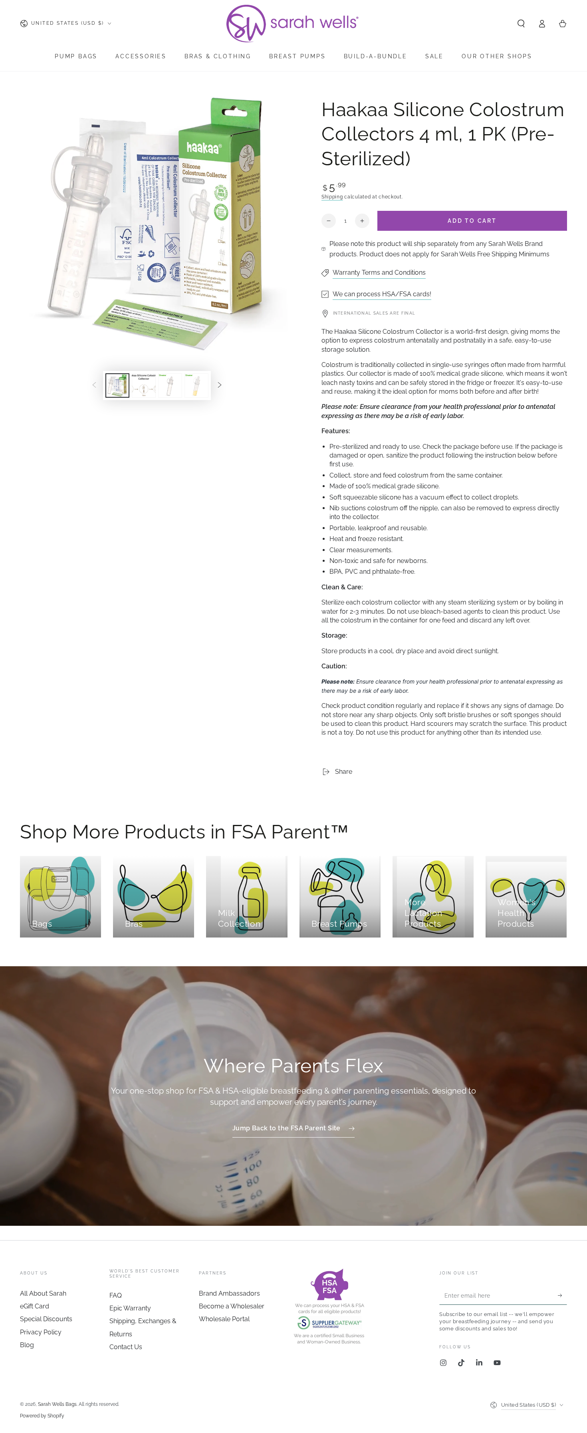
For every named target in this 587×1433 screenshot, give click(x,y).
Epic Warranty (130, 1308)
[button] (521, 23)
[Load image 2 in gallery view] (144, 385)
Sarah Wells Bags (57, 1404)
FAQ (115, 1295)
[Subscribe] (562, 1295)
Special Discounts (46, 1319)
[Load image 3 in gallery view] (170, 385)
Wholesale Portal (224, 1319)
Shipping (332, 197)
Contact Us (125, 1347)
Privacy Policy (40, 1332)
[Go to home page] (293, 23)
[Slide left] (94, 385)
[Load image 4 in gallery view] (196, 385)
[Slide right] (219, 385)
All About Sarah (43, 1293)
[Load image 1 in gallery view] (117, 385)
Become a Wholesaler (231, 1306)
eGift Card (34, 1306)
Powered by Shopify (42, 1416)
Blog (27, 1345)
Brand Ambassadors (229, 1293)
